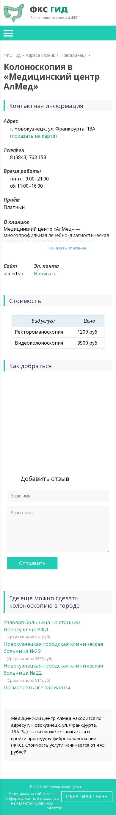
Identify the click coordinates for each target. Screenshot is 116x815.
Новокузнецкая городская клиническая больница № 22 (53, 669)
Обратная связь (86, 796)
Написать (45, 273)
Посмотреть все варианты (37, 687)
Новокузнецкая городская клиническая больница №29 (53, 647)
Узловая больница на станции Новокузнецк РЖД (42, 626)
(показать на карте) (33, 136)
